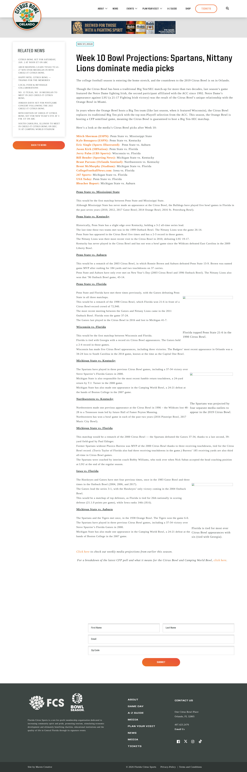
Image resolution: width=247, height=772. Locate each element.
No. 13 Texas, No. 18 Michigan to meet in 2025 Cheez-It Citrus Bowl (37, 95)
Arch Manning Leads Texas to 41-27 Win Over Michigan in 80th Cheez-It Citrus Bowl (38, 70)
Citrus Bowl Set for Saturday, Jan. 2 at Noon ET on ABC (37, 60)
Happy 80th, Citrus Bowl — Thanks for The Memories (34, 78)
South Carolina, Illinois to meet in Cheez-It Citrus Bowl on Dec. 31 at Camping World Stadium (39, 126)
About (101, 8)
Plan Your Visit (151, 8)
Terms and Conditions (190, 767)
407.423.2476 (182, 724)
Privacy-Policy (169, 767)
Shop (188, 8)
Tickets (206, 8)
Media (133, 720)
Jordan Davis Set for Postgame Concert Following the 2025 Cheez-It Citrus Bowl (37, 106)
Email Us (180, 729)
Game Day (136, 706)
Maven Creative (44, 767)
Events (130, 8)
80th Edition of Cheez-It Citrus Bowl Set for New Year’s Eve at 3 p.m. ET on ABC (38, 116)
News (115, 8)
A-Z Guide (172, 8)
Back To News (38, 145)
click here (220, 560)
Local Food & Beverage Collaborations (32, 86)
